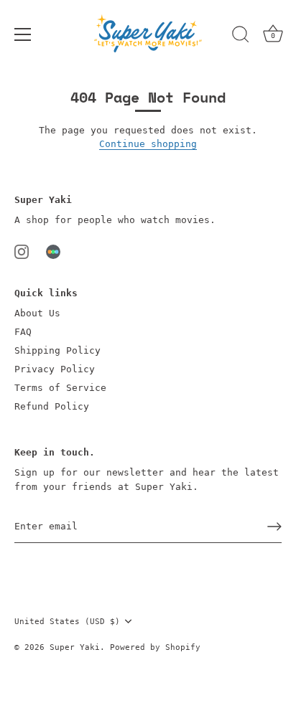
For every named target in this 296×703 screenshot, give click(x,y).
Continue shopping (148, 143)
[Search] (240, 36)
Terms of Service (60, 387)
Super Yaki (75, 647)
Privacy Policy (54, 369)
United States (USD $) (67, 621)
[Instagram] (21, 250)
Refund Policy (51, 406)
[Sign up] (274, 526)
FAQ (23, 331)
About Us (37, 313)
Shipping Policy (57, 350)
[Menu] (23, 34)
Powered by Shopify (155, 647)
